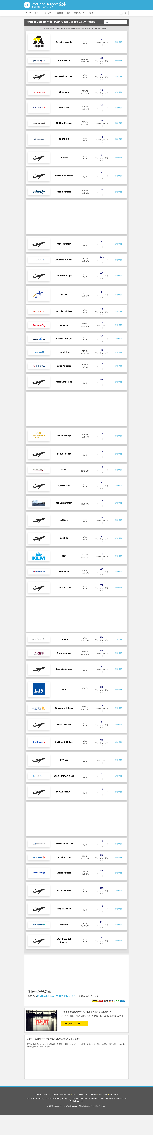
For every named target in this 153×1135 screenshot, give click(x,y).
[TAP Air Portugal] (38, 791)
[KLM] (38, 556)
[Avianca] (38, 325)
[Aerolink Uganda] (38, 42)
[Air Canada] (38, 92)
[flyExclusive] (38, 485)
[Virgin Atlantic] (38, 908)
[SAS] (38, 689)
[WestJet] (38, 924)
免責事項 (94, 1094)
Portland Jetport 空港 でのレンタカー (57, 996)
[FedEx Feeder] (38, 454)
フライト (38, 13)
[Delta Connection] (38, 382)
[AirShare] (38, 157)
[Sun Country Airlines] (38, 776)
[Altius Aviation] (38, 244)
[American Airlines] (38, 260)
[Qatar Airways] (38, 653)
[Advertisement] (76, 216)
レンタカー (49, 13)
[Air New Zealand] (38, 123)
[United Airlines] (38, 873)
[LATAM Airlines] (38, 587)
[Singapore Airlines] (38, 708)
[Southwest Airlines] (38, 742)
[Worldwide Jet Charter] (38, 940)
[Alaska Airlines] (38, 192)
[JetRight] (38, 538)
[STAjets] (38, 760)
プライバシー (103, 1094)
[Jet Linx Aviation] (38, 503)
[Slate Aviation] (38, 724)
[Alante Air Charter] (38, 175)
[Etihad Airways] (38, 435)
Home (28, 13)
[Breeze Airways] (38, 338)
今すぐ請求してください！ (74, 1023)
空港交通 (60, 13)
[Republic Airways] (38, 669)
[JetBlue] (38, 520)
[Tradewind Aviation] (38, 843)
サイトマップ (113, 1094)
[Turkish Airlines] (38, 857)
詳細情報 (118, 42)
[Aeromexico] (38, 60)
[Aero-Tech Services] (38, 76)
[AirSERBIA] (38, 139)
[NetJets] (38, 639)
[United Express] (38, 890)
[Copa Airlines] (38, 352)
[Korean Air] (38, 572)
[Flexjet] (38, 469)
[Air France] (38, 107)
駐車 (68, 13)
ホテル (91, 13)
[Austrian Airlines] (38, 311)
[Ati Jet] (38, 294)
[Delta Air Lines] (38, 366)
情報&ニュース (79, 13)
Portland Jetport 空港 (49, 5)
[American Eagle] (38, 275)
